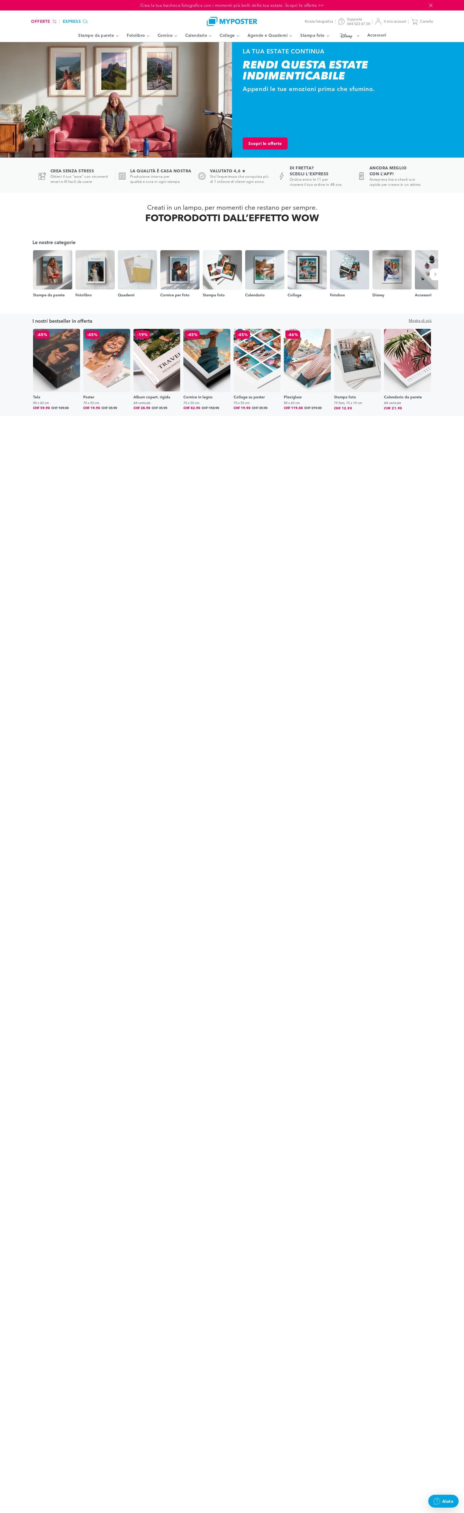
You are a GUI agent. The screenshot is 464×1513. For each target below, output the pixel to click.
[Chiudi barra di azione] (430, 5)
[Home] (232, 21)
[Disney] (348, 36)
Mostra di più (420, 320)
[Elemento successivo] (436, 274)
